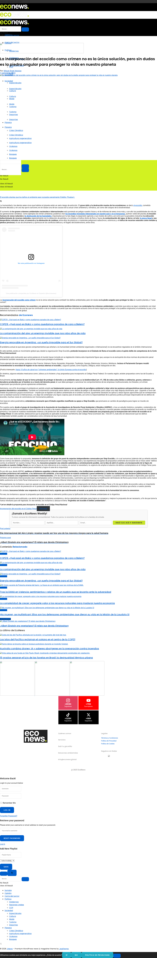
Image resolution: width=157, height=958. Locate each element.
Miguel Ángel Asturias (12, 71)
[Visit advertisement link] (42, 53)
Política (8, 899)
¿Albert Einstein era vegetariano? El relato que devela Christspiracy (34, 625)
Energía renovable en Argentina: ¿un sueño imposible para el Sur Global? (41, 342)
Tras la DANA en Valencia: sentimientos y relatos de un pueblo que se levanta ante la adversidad (55, 592)
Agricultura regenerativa (20, 142)
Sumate (8, 890)
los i (67, 214)
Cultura (12, 96)
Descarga (43, 509)
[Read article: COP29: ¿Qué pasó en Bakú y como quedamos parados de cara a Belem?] (78, 320)
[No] (117, 956)
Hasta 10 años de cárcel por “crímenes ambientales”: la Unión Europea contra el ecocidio (51, 370)
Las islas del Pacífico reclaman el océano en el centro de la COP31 (37, 639)
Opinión (8, 893)
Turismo (12, 111)
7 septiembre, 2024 (7, 73)
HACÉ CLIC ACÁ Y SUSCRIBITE (129, 522)
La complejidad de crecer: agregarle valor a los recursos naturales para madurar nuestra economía (57, 603)
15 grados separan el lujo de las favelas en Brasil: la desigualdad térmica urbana (46, 657)
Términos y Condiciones (109, 738)
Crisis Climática (16, 130)
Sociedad (9, 81)
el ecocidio (137, 205)
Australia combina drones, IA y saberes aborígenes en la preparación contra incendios (49, 648)
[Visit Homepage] (14, 9)
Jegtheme (64, 948)
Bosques (13, 158)
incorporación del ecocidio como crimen (19, 300)
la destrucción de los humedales (38, 216)
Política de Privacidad (108, 741)
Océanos (13, 150)
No (76, 955)
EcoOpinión (4, 553)
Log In (2, 844)
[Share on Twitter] (1, 201)
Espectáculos (15, 82)
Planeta (8, 122)
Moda (11, 104)
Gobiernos (14, 902)
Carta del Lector (12, 35)
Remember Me (9, 802)
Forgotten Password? (8, 816)
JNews (10, 948)
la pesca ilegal (146, 218)
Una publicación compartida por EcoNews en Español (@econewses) (31, 293)
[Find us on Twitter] (1, 944)
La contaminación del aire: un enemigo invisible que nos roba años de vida (43, 333)
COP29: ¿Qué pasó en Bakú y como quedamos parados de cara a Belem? (42, 324)
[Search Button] (25, 170)
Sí (66, 955)
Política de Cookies (107, 744)
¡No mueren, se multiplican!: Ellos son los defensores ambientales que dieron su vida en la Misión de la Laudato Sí (64, 614)
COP (11, 907)
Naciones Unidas (16, 904)
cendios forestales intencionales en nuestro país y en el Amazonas (97, 214)
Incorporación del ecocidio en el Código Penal (18, 509)
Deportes (13, 119)
